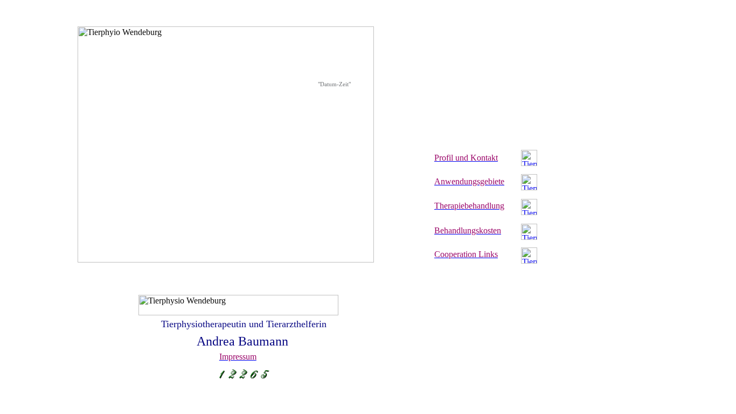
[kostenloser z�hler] (244, 379)
